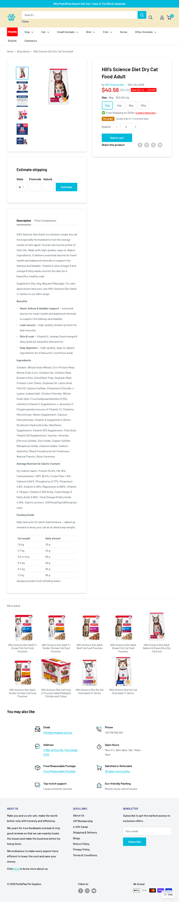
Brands (12, 40)
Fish (105, 31)
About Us (78, 815)
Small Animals (65, 31)
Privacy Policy (81, 849)
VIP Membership (83, 821)
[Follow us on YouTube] (93, 890)
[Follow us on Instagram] (87, 890)
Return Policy (81, 843)
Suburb (47, 179)
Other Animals (144, 31)
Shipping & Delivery (85, 832)
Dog (27, 31)
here (16, 868)
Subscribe (134, 841)
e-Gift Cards (80, 826)
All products (23, 51)
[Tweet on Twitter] (153, 144)
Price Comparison (45, 220)
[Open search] (151, 17)
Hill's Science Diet (114, 84)
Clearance (30, 40)
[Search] (142, 15)
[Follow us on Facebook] (80, 890)
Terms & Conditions (85, 855)
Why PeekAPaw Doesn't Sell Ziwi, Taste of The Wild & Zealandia (89, 3)
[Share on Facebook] (140, 144)
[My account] (162, 17)
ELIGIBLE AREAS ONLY (146, 113)
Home (10, 51)
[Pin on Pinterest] (146, 144)
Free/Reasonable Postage (59, 771)
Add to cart (117, 137)
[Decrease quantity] (116, 127)
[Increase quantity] (135, 127)
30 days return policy (117, 771)
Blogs (76, 838)
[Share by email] (159, 144)
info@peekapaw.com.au (57, 732)
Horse (123, 31)
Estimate (66, 187)
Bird (88, 31)
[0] (169, 17)
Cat (43, 31)
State (20, 179)
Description (24, 220)
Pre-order (108, 119)
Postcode (35, 179)
